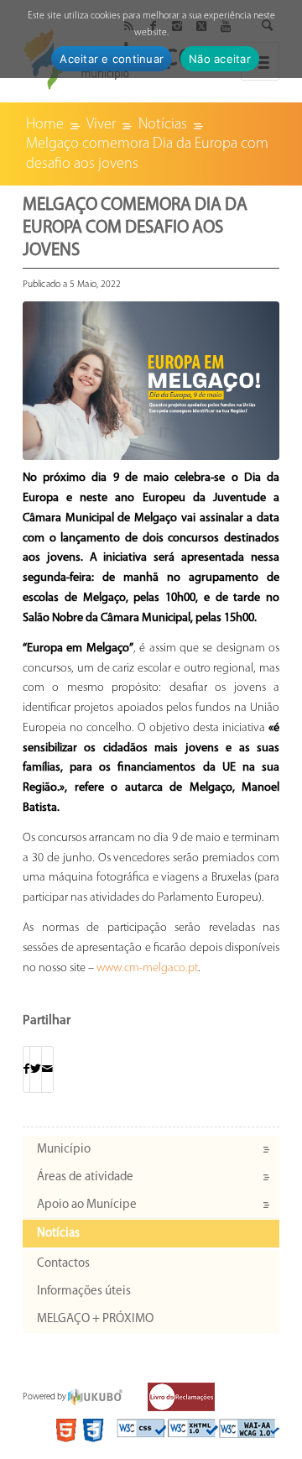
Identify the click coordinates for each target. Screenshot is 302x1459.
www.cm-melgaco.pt (147, 968)
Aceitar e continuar (112, 58)
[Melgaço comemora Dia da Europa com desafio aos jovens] (151, 380)
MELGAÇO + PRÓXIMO (95, 1319)
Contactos (63, 1264)
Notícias (58, 1233)
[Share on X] (35, 1070)
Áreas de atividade (85, 1177)
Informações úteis (84, 1291)
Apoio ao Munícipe (87, 1205)
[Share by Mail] (47, 1070)
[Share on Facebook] (26, 1070)
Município (64, 1149)
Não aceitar (220, 58)
